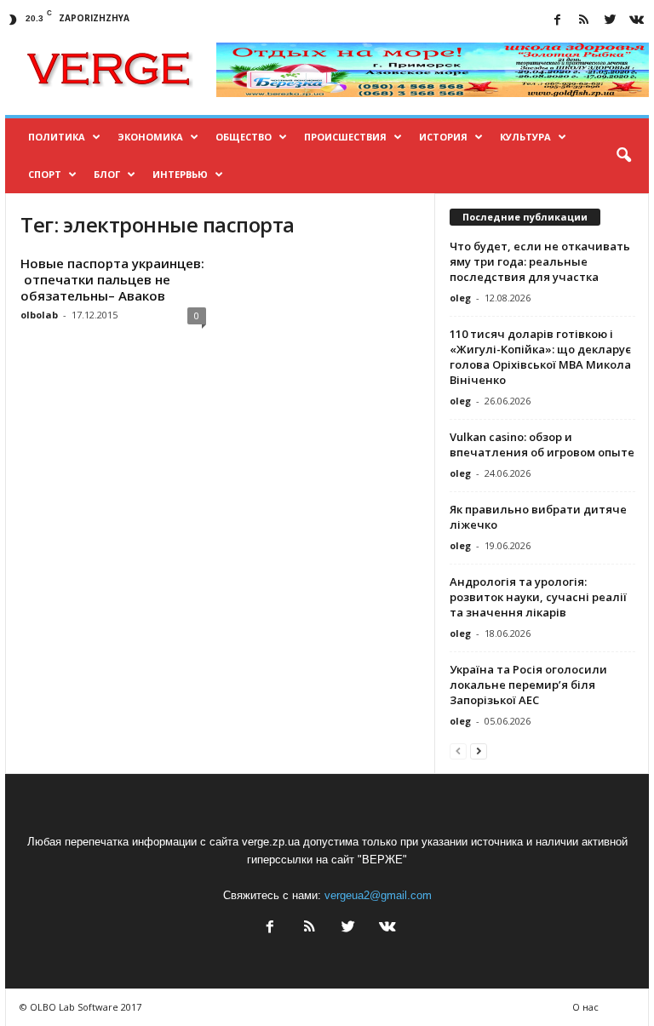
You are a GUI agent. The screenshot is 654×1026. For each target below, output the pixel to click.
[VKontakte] (636, 21)
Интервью (180, 174)
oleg (460, 297)
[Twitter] (610, 21)
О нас (585, 1006)
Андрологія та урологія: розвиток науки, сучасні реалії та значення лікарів (538, 597)
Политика (56, 136)
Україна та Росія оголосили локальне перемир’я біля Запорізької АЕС (528, 685)
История (443, 136)
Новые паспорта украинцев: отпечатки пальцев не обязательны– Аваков (112, 279)
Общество (243, 136)
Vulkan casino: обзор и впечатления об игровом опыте (542, 444)
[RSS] (583, 21)
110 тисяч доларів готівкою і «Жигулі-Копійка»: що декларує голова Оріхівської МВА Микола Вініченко (540, 356)
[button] (623, 156)
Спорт (44, 174)
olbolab (39, 314)
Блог (107, 174)
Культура (525, 136)
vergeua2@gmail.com (378, 895)
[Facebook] (557, 21)
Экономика (150, 136)
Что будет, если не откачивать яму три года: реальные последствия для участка (540, 261)
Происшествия (345, 136)
